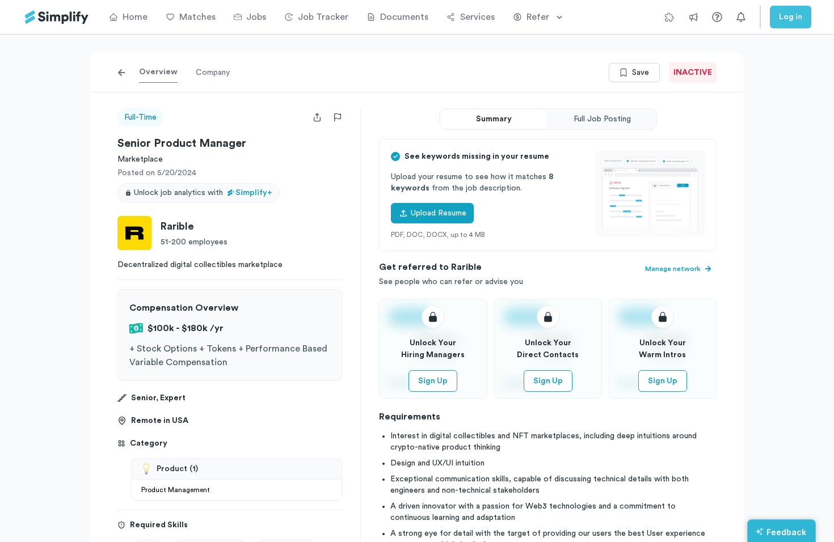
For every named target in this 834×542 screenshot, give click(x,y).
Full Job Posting (602, 119)
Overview (158, 72)
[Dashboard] (57, 17)
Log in (790, 17)
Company (213, 73)
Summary (494, 119)
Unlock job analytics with (203, 193)
